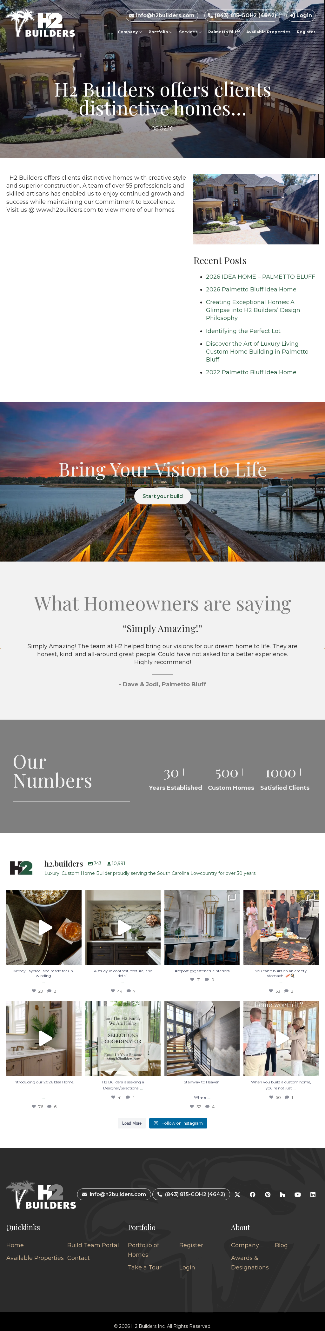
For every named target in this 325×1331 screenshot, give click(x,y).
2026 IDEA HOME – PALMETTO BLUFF (260, 276)
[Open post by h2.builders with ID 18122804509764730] (281, 1038)
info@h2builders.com (164, 15)
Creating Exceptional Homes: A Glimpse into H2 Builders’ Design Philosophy (253, 310)
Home (15, 1245)
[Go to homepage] (40, 23)
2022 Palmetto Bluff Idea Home (251, 372)
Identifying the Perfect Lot (243, 331)
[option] (162, 663)
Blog (281, 1245)
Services (188, 32)
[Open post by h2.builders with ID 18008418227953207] (202, 927)
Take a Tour (145, 1267)
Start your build (163, 496)
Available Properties (268, 32)
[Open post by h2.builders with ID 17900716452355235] (44, 927)
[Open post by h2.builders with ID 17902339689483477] (123, 927)
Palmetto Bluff (224, 32)
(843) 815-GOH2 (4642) (244, 15)
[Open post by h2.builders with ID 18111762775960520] (202, 1038)
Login (303, 15)
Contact (78, 1257)
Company (128, 32)
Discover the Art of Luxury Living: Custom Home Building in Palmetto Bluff (257, 351)
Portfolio (159, 32)
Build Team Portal (93, 1245)
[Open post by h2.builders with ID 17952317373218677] (44, 1038)
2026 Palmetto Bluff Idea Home (251, 289)
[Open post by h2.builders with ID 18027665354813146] (123, 1038)
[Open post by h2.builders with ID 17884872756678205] (281, 927)
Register (306, 32)
